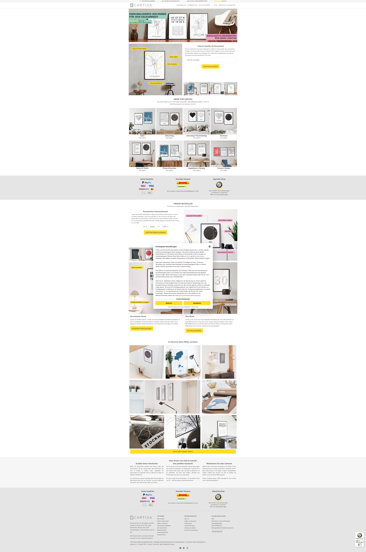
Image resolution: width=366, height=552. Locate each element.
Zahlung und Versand (190, 528)
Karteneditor (181, 5)
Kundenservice (188, 523)
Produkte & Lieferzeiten (227, 5)
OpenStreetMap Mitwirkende (167, 544)
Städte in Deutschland (163, 521)
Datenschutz (215, 521)
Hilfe (215, 5)
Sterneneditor (192, 5)
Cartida (150, 544)
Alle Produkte (160, 519)
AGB (213, 519)
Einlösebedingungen (217, 523)
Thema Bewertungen (222, 194)
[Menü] (363, 533)
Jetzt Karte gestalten (210, 66)
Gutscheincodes (161, 534)
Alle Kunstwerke (204, 5)
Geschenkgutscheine (162, 532)
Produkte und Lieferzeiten (191, 530)
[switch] (360, 545)
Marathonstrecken (162, 530)
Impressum (133, 544)
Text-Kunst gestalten (194, 330)
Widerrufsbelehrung (217, 525)
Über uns (186, 519)
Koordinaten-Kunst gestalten (142, 328)
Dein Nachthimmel (162, 528)
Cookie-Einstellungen (224, 521)
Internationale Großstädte (164, 525)
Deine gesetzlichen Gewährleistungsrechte (222, 528)
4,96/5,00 (223, 1)
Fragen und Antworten (190, 521)
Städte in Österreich (162, 523)
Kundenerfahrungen (189, 525)
